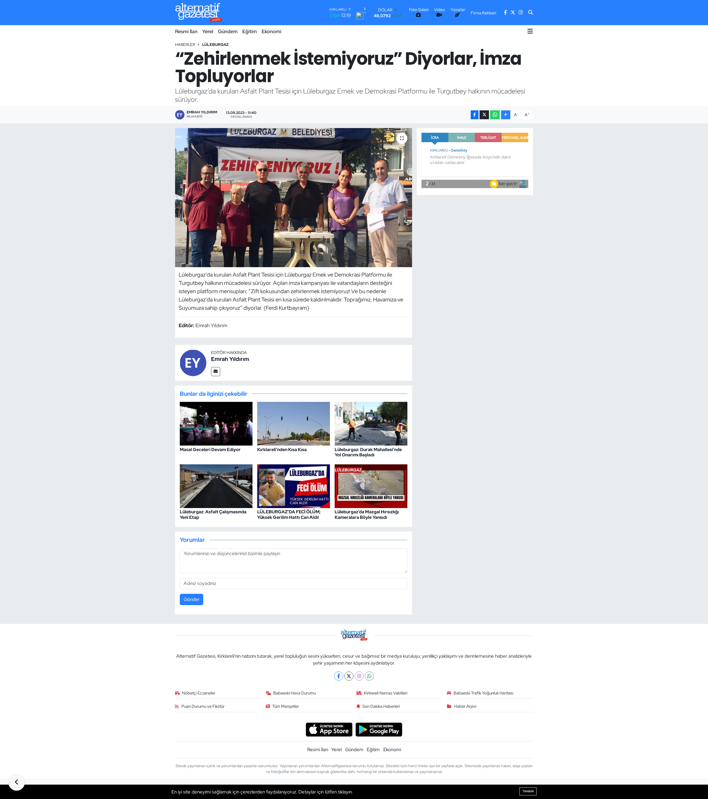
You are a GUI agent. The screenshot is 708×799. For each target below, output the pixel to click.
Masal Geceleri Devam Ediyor (210, 449)
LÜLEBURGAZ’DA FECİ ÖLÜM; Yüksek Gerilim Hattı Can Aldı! (289, 514)
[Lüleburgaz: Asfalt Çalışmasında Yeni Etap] (216, 486)
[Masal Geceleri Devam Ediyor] (216, 423)
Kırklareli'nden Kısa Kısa (282, 449)
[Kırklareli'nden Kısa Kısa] (293, 423)
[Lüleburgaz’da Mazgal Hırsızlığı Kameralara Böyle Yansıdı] (371, 486)
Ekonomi (271, 31)
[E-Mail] (215, 371)
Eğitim (249, 31)
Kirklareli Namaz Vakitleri (385, 693)
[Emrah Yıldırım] (193, 362)
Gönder (192, 599)
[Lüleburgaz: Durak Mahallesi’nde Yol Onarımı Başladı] (371, 423)
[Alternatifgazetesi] (198, 12)
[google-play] (379, 729)
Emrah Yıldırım (230, 359)
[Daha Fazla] (505, 114)
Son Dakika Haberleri (381, 706)
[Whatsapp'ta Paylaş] (495, 114)
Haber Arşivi (465, 706)
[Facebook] (338, 676)
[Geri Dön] (16, 782)
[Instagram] (359, 676)
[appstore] (328, 729)
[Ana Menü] (530, 31)
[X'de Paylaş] (484, 114)
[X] (348, 676)
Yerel (207, 31)
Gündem (228, 31)
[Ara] (530, 12)
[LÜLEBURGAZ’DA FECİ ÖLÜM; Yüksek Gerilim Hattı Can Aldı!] (293, 486)
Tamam (527, 791)
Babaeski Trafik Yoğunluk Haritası (483, 693)
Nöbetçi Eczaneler (198, 693)
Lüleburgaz (215, 44)
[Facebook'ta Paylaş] (474, 114)
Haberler (185, 44)
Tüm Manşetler (285, 706)
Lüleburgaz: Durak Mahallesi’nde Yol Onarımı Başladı (368, 452)
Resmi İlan (186, 31)
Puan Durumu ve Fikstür (203, 706)
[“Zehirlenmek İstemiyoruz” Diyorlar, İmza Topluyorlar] (293, 197)
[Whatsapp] (369, 676)
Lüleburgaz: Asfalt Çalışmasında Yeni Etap (213, 514)
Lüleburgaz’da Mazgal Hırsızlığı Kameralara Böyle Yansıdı (367, 514)
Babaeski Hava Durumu (294, 693)
